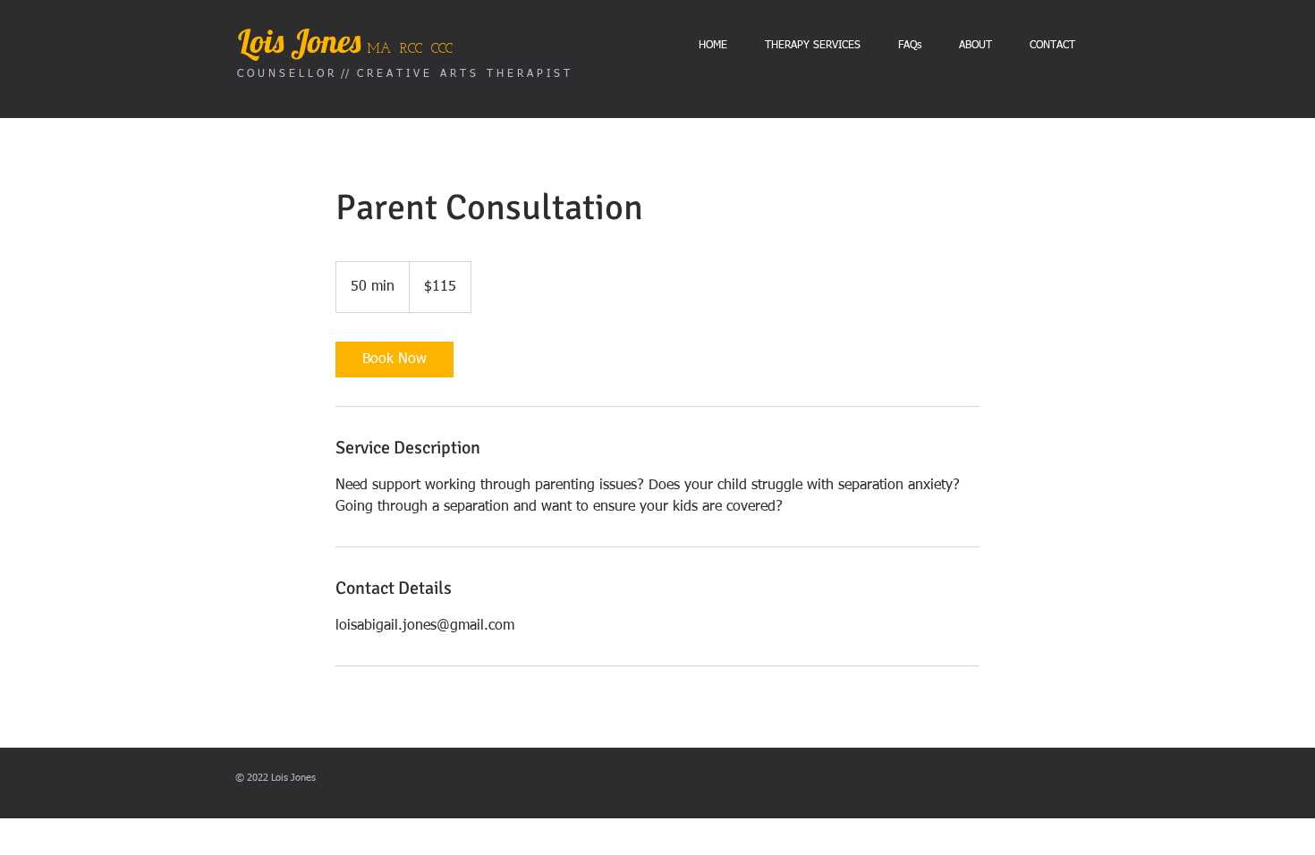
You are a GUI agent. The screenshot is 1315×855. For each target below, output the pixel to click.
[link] (394, 359)
